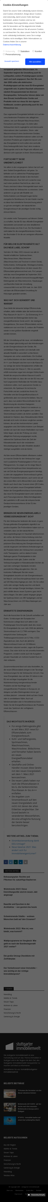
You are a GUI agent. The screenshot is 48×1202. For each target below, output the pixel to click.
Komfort (38, 51)
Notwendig (10, 51)
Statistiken (25, 51)
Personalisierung (13, 54)
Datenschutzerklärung (12, 45)
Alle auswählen (35, 62)
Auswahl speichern (11, 61)
